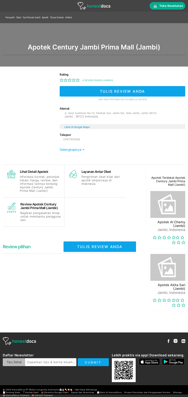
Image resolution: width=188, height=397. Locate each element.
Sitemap (177, 392)
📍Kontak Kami (31, 392)
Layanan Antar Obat (96, 172)
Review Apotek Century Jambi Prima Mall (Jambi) (39, 206)
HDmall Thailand (44, 395)
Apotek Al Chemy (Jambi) (171, 224)
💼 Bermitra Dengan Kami (54, 392)
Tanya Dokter (57, 17)
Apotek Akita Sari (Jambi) (171, 287)
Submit (93, 362)
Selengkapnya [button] (70, 150)
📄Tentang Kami (11, 392)
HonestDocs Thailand (17, 395)
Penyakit (10, 17)
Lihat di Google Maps (77, 127)
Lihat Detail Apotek (34, 172)
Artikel (68, 17)
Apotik (45, 17)
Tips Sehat (14, 362)
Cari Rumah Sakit (31, 17)
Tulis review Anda (122, 91)
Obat (18, 17)
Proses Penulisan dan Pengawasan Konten (147, 392)
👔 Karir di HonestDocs (109, 392)
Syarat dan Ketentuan (82, 392)
